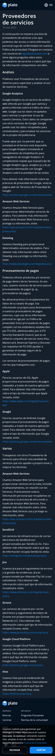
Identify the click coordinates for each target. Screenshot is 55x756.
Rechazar (14, 750)
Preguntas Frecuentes (32, 715)
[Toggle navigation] (51, 5)
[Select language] (46, 5)
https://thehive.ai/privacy (16, 693)
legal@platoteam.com (34, 53)
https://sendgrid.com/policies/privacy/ (24, 555)
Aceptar (41, 750)
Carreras (6, 719)
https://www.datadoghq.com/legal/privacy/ (27, 264)
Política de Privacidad (35, 742)
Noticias (6, 715)
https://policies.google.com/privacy (22, 665)
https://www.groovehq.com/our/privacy (25, 632)
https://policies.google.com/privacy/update (27, 194)
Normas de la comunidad (34, 719)
